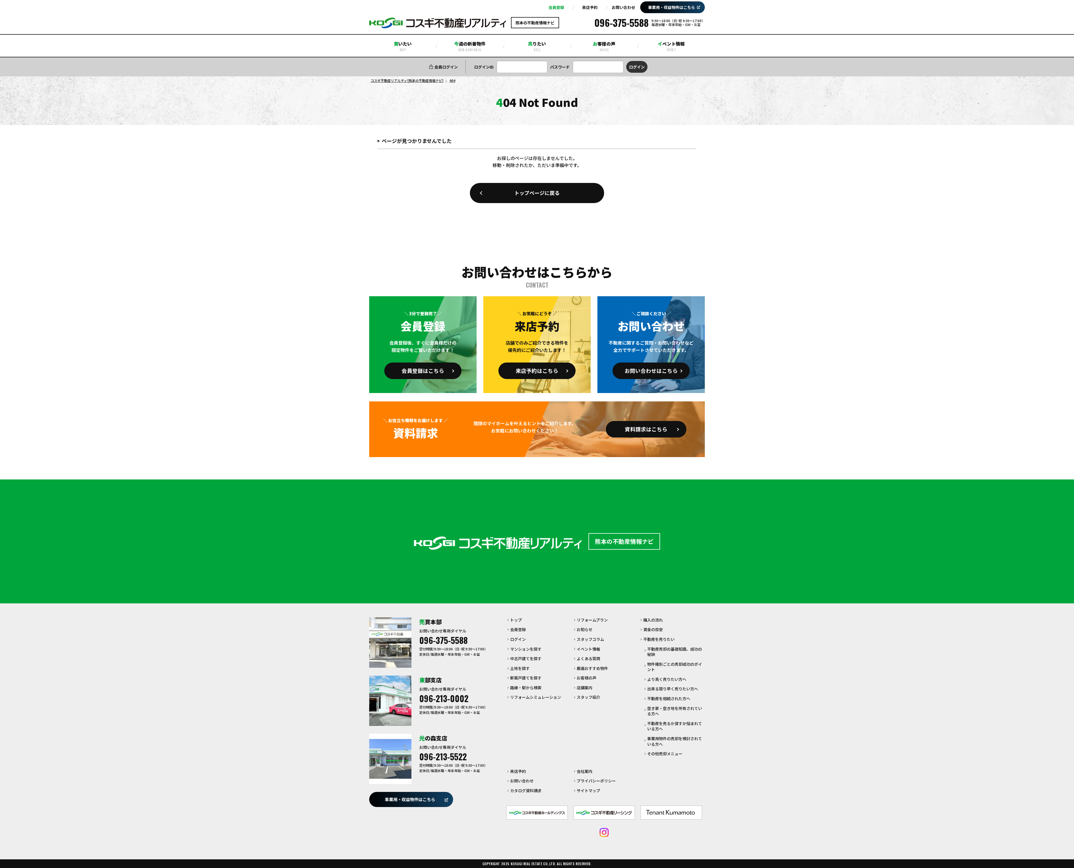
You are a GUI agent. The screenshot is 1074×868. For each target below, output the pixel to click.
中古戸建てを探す (525, 658)
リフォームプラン (592, 620)
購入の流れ (653, 620)
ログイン (518, 639)
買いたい (403, 46)
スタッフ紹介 (588, 697)
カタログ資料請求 (525, 790)
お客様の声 (604, 46)
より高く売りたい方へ (666, 679)
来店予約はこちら (537, 370)
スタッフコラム (590, 639)
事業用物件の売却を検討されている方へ (674, 741)
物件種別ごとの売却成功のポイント (674, 666)
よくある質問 (588, 658)
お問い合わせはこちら (651, 370)
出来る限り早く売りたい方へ (672, 688)
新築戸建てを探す (525, 678)
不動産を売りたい (659, 639)
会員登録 (556, 7)
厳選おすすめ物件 (592, 668)
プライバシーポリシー (596, 781)
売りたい (537, 46)
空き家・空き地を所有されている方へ (674, 711)
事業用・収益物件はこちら (671, 7)
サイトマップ (588, 790)
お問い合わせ (623, 7)
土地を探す (520, 668)
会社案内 (584, 771)
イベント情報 (671, 46)
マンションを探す (525, 649)
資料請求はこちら (646, 429)
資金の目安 (653, 629)
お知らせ (584, 629)
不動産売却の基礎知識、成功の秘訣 (674, 651)
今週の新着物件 (470, 46)
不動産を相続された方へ (668, 698)
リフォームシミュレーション (535, 697)
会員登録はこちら (423, 370)
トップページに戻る (537, 192)
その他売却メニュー (664, 753)
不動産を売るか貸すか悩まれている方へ (674, 726)
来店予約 (590, 7)
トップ (516, 620)
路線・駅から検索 (525, 687)
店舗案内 (584, 687)
